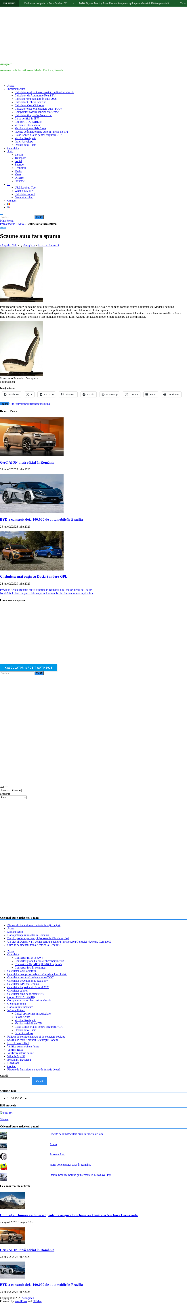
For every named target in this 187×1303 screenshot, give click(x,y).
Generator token (24, 197)
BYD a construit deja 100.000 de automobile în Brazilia (41, 519)
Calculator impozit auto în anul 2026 (36, 98)
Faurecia (19, 403)
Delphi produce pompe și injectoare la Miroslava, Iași (38, 938)
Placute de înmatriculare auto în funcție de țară (41, 131)
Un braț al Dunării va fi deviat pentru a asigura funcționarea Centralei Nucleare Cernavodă (59, 941)
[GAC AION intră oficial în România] (32, 455)
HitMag (37, 1301)
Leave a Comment (48, 245)
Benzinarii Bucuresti (19, 1059)
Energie (19, 164)
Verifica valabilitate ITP (28, 1023)
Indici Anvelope (24, 141)
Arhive (4, 787)
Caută (4, 1075)
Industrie (20, 180)
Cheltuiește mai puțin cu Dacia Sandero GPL (25, 3)
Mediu (18, 171)
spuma (46, 403)
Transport (20, 157)
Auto (10, 151)
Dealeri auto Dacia (25, 144)
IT (8, 184)
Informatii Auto (16, 88)
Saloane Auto (15, 931)
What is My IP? (24, 190)
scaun (39, 403)
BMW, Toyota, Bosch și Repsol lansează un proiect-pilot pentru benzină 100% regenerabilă (103, 3)
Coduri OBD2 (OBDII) (28, 121)
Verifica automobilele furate (30, 128)
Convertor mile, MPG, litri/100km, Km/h (38, 964)
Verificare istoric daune (28, 125)
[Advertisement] (93, 34)
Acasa (10, 85)
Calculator (13, 148)
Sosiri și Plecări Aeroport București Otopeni (32, 1039)
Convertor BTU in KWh (29, 957)
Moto (18, 174)
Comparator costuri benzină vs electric (37, 111)
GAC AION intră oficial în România (27, 462)
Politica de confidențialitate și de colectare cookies (36, 1036)
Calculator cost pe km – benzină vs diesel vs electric (44, 92)
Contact (11, 200)
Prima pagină (7, 223)
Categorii (5, 793)
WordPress (21, 1301)
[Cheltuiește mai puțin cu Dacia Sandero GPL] (32, 569)
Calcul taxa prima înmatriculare (33, 1013)
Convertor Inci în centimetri (30, 967)
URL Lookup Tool (25, 187)
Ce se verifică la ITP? (27, 118)
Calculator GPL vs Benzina (30, 102)
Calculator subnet (25, 194)
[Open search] (1, 214)
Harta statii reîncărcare (20, 1007)
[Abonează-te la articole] (7, 1112)
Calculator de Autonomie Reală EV (35, 95)
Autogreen (6, 64)
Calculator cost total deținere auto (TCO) (38, 108)
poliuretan (30, 403)
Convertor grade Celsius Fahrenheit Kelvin (39, 960)
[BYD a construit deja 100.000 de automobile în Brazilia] (32, 512)
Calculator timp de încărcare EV (33, 115)
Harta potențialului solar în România (28, 935)
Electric (19, 154)
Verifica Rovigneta (25, 138)
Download (13, 1062)
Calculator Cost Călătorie (29, 105)
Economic (20, 167)
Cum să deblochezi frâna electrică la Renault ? (33, 944)
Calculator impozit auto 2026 (28, 667)
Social (18, 161)
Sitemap (4, 1119)
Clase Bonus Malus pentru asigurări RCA (39, 134)
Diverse (19, 177)
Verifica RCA (15, 1049)
